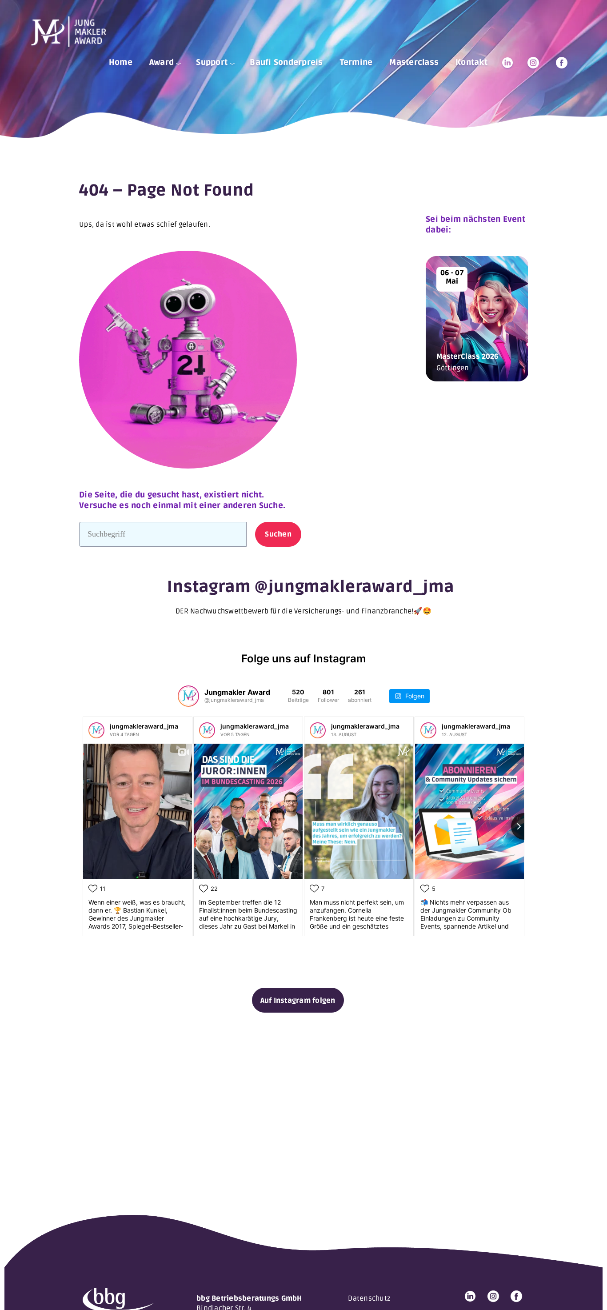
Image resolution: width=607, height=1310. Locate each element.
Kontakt (471, 62)
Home (120, 62)
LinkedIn (507, 63)
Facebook (561, 63)
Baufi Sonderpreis (286, 62)
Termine (356, 62)
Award (161, 62)
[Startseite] (72, 31)
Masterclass (414, 62)
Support (212, 62)
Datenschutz (369, 1298)
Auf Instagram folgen (297, 1000)
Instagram (533, 63)
